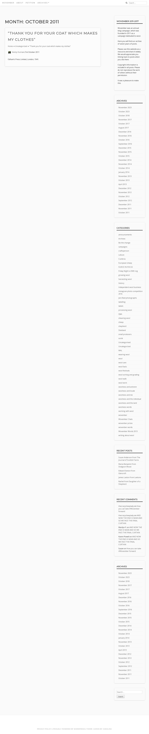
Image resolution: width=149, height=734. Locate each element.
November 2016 (125, 136)
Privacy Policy (44, 729)
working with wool (126, 411)
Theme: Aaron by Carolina (99, 729)
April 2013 (122, 184)
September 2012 (125, 200)
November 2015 (125, 152)
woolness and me (125, 395)
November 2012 (125, 192)
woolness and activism (127, 387)
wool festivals (124, 370)
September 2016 (125, 144)
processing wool (125, 310)
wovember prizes (125, 423)
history (121, 283)
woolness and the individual (129, 399)
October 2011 (123, 212)
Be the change (124, 243)
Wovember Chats (125, 419)
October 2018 (123, 115)
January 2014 (123, 172)
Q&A (120, 314)
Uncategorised (124, 342)
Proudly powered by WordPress (69, 729)
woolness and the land (127, 403)
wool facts (122, 366)
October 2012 (123, 196)
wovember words (125, 427)
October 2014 (123, 168)
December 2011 (124, 204)
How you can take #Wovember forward (129, 509)
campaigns (122, 247)
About (19, 3)
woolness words (125, 407)
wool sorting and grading (128, 374)
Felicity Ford (16, 52)
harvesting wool (125, 279)
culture (121, 255)
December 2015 (124, 148)
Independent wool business (129, 287)
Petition (30, 3)
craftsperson (123, 251)
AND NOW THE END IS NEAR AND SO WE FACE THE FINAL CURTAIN (130, 530)
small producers (125, 334)
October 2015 (123, 156)
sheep (120, 322)
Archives (121, 238)
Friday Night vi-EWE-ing (128, 271)
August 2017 (123, 128)
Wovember (8, 3)
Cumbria (121, 259)
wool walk (122, 379)
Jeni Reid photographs (127, 298)
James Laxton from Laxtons (129, 477)
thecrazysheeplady (126, 506)
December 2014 (124, 160)
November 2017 (125, 119)
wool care (122, 362)
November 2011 (125, 208)
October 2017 (123, 123)
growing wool (124, 275)
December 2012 (124, 188)
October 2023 (123, 111)
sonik (120, 338)
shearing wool (124, 318)
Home (10, 46)
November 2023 (125, 107)
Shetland (122, 330)
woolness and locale (126, 391)
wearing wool (123, 354)
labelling (121, 302)
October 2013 (123, 180)
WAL (120, 350)
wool (120, 358)
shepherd (122, 326)
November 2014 (125, 164)
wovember (122, 415)
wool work (122, 383)
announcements (125, 234)
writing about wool (126, 435)
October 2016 (123, 140)
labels (120, 306)
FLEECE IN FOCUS (125, 267)
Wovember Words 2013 (128, 431)
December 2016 (124, 132)
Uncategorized (21, 46)
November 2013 (125, 176)
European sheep (125, 263)
